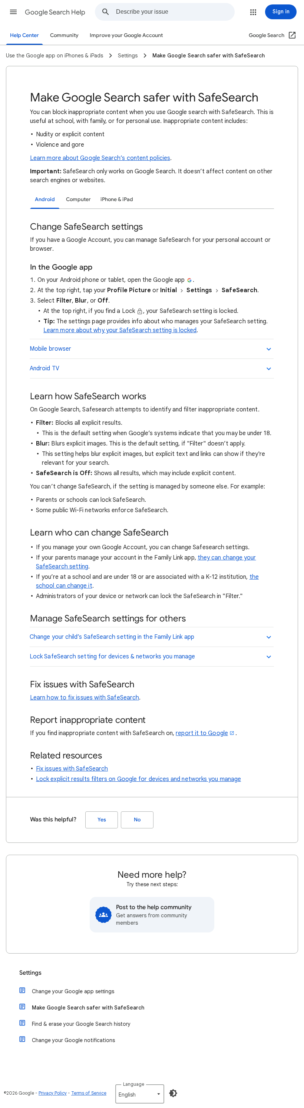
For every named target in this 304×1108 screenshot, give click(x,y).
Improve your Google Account (126, 35)
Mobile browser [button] (50, 349)
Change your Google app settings (73, 991)
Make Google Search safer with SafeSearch (88, 1007)
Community (64, 35)
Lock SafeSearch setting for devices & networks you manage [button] (112, 656)
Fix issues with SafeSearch (72, 768)
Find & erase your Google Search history (81, 1024)
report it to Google (202, 733)
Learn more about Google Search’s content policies (100, 158)
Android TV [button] (44, 368)
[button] (13, 12)
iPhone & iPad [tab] (116, 199)
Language (133, 1084)
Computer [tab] (78, 199)
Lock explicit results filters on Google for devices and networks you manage (138, 779)
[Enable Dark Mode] (173, 1093)
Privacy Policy (53, 1093)
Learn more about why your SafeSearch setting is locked (119, 330)
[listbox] (139, 1094)
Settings (30, 973)
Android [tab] (45, 199)
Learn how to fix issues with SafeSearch (84, 697)
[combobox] (175, 11)
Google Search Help (55, 12)
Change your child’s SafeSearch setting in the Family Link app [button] (112, 637)
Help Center (24, 35)
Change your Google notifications (73, 1040)
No (137, 820)
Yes (102, 820)
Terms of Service (88, 1093)
